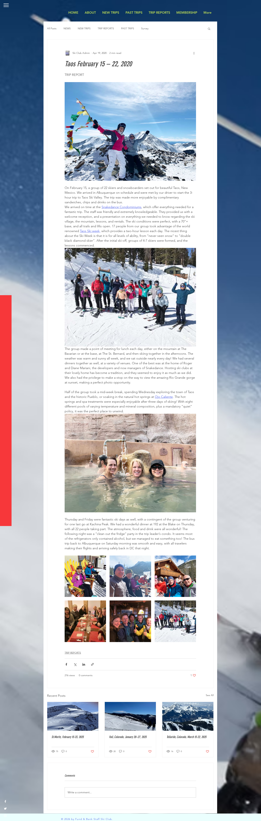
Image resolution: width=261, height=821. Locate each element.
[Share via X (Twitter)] (75, 664)
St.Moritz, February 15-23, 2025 (67, 737)
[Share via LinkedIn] (83, 664)
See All (210, 695)
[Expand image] (85, 576)
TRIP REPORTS (106, 28)
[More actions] (194, 53)
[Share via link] (92, 664)
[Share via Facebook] (66, 664)
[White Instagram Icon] (5, 815)
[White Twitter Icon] (5, 808)
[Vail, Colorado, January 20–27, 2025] (130, 716)
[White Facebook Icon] (5, 801)
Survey (144, 28)
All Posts (51, 28)
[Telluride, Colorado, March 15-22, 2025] (187, 716)
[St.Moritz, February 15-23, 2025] (72, 716)
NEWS (67, 28)
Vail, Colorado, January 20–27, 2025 (127, 737)
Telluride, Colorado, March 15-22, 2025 (186, 737)
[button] (6, 5)
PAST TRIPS (127, 28)
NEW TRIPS (84, 28)
